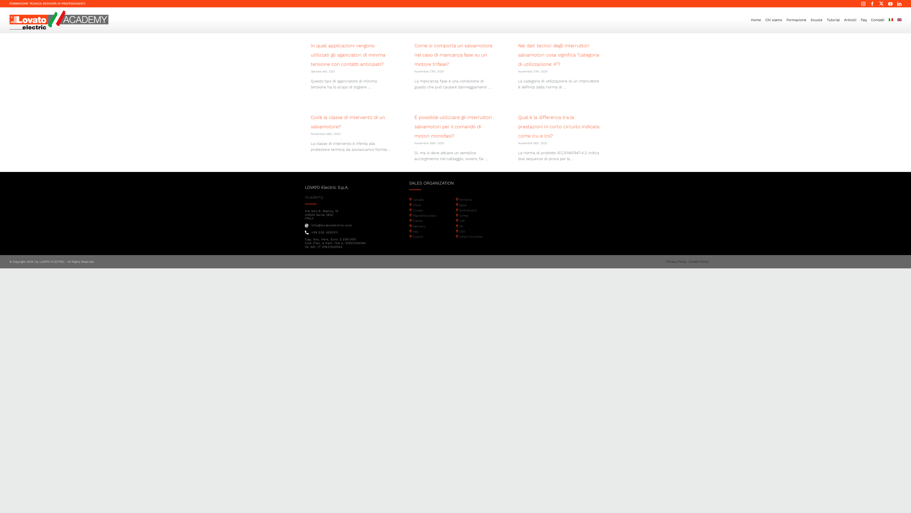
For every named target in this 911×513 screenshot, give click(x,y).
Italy (416, 231)
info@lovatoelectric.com (331, 225)
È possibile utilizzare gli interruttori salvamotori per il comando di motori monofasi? (453, 126)
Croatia (418, 210)
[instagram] (863, 4)
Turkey (464, 215)
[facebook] (872, 4)
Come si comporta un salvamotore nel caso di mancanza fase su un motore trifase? (453, 55)
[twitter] (881, 3)
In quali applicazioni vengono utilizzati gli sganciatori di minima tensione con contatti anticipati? (348, 55)
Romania (465, 199)
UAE (462, 221)
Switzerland (467, 210)
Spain (463, 205)
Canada (418, 199)
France (417, 221)
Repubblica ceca (424, 215)
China (417, 205)
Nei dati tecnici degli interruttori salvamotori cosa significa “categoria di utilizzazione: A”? (558, 55)
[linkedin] (899, 4)
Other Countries (471, 236)
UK (461, 226)
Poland (418, 236)
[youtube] (890, 4)
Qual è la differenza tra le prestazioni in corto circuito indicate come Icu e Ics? (559, 126)
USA (462, 231)
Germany (419, 226)
